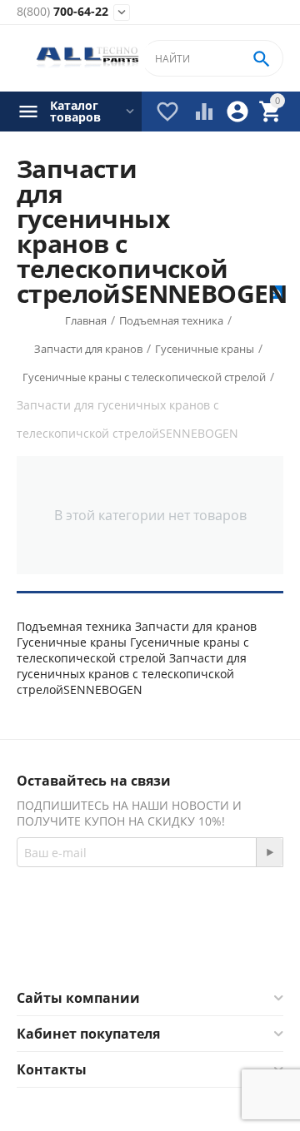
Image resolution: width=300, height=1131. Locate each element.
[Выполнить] (269, 852)
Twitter (216, 948)
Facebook (127, 948)
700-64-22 (62, 12)
